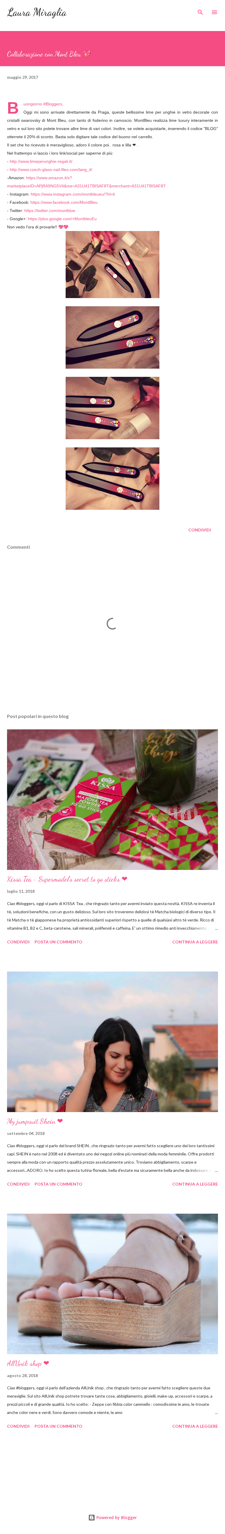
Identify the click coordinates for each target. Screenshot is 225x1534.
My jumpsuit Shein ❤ (35, 1121)
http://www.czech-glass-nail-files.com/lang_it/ (51, 169)
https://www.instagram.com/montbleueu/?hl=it (73, 194)
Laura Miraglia (37, 12)
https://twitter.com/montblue (49, 210)
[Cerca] (200, 10)
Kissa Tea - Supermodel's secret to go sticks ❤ (67, 879)
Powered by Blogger (116, 1517)
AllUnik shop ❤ (28, 1363)
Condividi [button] (199, 529)
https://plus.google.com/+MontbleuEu (62, 218)
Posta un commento (58, 941)
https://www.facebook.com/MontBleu (64, 202)
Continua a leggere (195, 941)
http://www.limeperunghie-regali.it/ (41, 161)
